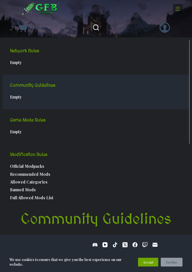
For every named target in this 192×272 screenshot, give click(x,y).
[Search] (96, 27)
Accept (148, 262)
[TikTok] (115, 244)
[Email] (155, 244)
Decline (172, 262)
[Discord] (95, 244)
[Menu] (177, 9)
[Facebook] (135, 244)
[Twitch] (145, 244)
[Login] (165, 27)
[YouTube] (105, 244)
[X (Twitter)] (125, 244)
